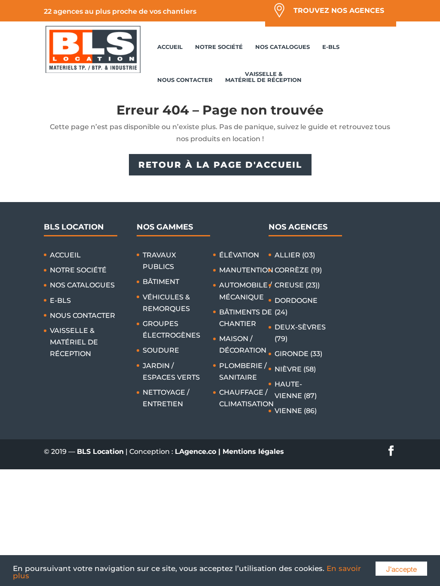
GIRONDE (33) (298, 354)
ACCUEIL (170, 47)
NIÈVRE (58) (295, 369)
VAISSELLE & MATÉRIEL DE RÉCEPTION (263, 77)
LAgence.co (196, 451)
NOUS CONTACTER (185, 80)
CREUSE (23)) (297, 285)
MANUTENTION (246, 270)
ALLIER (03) (295, 255)
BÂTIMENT (161, 282)
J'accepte (401, 568)
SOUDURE (161, 350)
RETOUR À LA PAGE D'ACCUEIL (220, 165)
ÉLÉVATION (239, 255)
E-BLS (330, 47)
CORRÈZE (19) (298, 270)
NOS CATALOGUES (282, 47)
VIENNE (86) (296, 411)
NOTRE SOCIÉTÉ (219, 47)
